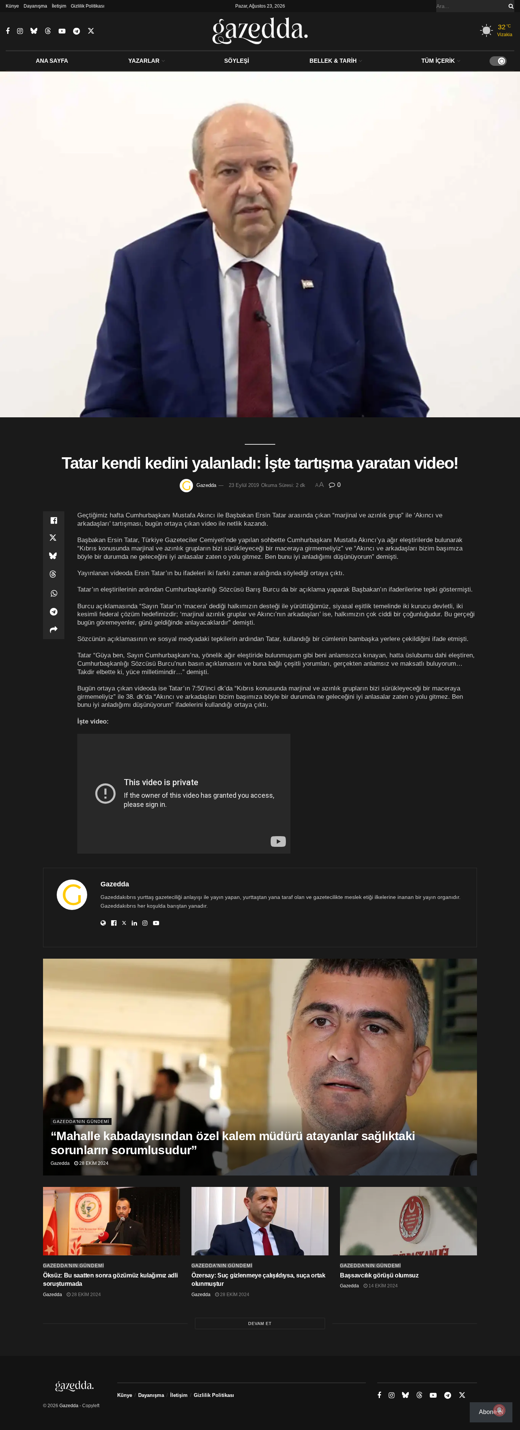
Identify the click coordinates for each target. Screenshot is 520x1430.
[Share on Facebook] (53, 520)
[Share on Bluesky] (53, 557)
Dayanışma (35, 6)
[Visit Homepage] (260, 31)
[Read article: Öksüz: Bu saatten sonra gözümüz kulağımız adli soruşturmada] (111, 1221)
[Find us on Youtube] (62, 31)
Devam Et (260, 1323)
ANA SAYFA (52, 60)
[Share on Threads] (53, 575)
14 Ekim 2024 (382, 1285)
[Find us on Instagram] (20, 31)
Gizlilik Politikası (87, 6)
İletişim (59, 6)
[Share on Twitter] (53, 539)
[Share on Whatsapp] (53, 593)
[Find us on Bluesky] (33, 31)
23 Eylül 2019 (244, 485)
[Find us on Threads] (48, 31)
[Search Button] (510, 6)
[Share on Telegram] (53, 612)
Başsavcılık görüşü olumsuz (379, 1275)
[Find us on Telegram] (76, 31)
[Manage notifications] (499, 1410)
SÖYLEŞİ (236, 60)
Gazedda (206, 485)
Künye (12, 6)
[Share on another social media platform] (53, 630)
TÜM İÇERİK (438, 60)
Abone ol (491, 1412)
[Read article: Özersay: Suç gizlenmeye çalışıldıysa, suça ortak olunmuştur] (260, 1221)
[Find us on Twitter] (91, 31)
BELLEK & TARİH (333, 60)
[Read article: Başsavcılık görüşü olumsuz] (408, 1221)
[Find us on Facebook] (8, 31)
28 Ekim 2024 (93, 1163)
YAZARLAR (144, 60)
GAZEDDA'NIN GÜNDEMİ (81, 1121)
